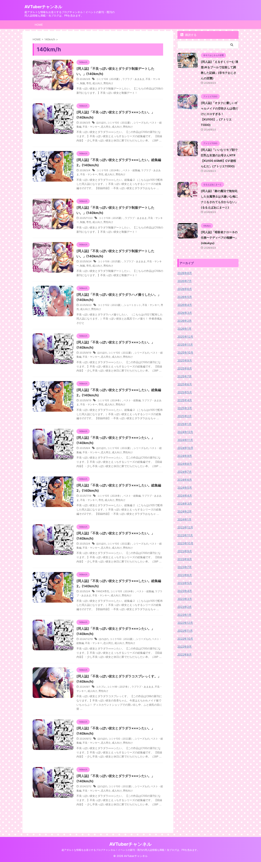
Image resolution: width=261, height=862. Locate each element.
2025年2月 (184, 416)
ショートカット (132, 304)
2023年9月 (184, 551)
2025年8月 (184, 368)
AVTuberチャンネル (43, 6)
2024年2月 (184, 511)
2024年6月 (184, 479)
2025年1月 (184, 424)
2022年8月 (184, 654)
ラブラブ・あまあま (133, 78)
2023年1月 (184, 614)
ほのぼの (101, 122)
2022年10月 (185, 638)
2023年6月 (184, 575)
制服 (82, 83)
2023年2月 (184, 606)
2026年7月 (184, 281)
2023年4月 (184, 591)
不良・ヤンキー (91, 126)
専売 (88, 83)
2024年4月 (184, 495)
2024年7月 (184, 471)
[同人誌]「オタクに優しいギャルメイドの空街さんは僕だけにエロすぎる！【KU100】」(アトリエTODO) (219, 114)
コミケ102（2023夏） (110, 304)
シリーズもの (141, 122)
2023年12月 (185, 527)
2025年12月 (185, 336)
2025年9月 (184, 360)
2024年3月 (184, 503)
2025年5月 (184, 392)
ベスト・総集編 (131, 170)
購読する (190, 34)
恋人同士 (106, 126)
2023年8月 (184, 559)
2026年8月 (184, 273)
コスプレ (101, 686)
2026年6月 (184, 289)
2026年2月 (184, 320)
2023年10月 (185, 543)
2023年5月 (184, 583)
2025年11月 (185, 344)
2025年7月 (184, 376)
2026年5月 (184, 297)
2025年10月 (185, 352)
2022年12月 (185, 622)
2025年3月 (184, 408)
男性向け (108, 83)
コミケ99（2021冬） (118, 686)
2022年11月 (185, 630)
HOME (39, 24)
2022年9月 (184, 646)
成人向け (97, 83)
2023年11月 (185, 535)
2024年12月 (185, 432)
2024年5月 (184, 487)
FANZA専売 (102, 591)
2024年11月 (185, 440)
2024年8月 (184, 463)
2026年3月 (184, 312)
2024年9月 (184, 455)
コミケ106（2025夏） (108, 78)
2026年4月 (184, 304)
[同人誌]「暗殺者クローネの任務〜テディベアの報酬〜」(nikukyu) (219, 237)
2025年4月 (184, 400)
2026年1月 (184, 328)
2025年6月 (184, 384)
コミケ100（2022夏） (119, 122)
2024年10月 (185, 448)
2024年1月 (184, 519)
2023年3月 (184, 599)
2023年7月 (184, 567)
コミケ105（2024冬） (109, 170)
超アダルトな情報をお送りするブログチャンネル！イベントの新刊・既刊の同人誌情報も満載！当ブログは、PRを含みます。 (130, 849)
